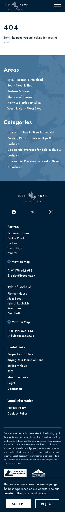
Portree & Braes (18, 91)
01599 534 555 (22, 331)
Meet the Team (17, 377)
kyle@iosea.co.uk (22, 336)
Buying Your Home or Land (25, 360)
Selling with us (17, 366)
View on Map (21, 262)
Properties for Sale (20, 354)
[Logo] (16, 5)
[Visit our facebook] (14, 212)
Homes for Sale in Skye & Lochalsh (31, 132)
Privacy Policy (16, 408)
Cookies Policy (17, 413)
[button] (55, 6)
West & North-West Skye (24, 108)
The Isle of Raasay (19, 97)
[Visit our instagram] (51, 212)
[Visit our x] (32, 212)
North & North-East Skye (24, 103)
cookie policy (13, 493)
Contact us (14, 389)
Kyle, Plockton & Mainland (25, 80)
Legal (11, 383)
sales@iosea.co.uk (23, 276)
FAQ (10, 371)
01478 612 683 (21, 270)
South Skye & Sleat (20, 85)
